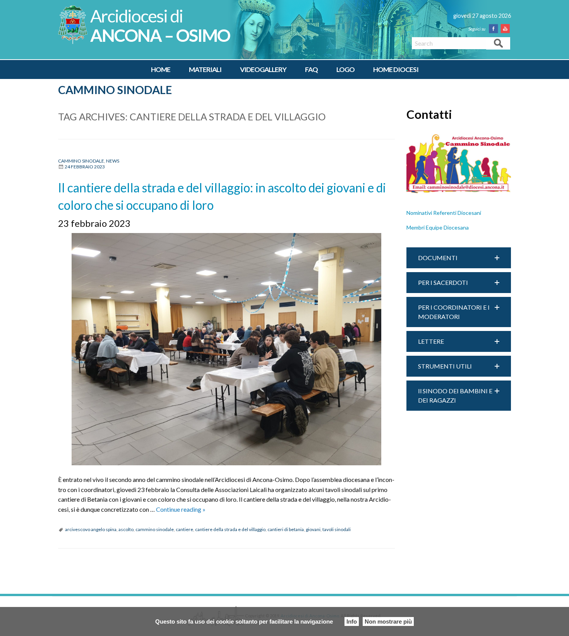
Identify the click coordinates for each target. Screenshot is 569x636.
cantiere (184, 529)
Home (160, 69)
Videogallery (263, 69)
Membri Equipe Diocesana (437, 227)
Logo (345, 69)
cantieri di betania (285, 529)
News (112, 161)
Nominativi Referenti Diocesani (443, 212)
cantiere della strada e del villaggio (230, 529)
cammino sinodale (154, 529)
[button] (458, 257)
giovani (313, 529)
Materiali (205, 69)
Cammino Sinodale (115, 89)
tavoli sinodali (336, 529)
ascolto (126, 529)
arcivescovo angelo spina (91, 529)
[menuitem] (161, 69)
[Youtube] (506, 28)
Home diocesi (395, 69)
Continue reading (181, 509)
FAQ (311, 69)
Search (498, 42)
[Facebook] (495, 28)
